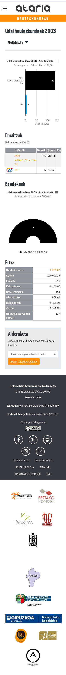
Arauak (45, 467)
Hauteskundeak (33, 19)
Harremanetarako (28, 474)
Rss (49, 474)
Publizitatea (25, 467)
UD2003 (55, 270)
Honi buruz (21, 460)
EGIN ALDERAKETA (23, 361)
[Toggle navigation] (5, 8)
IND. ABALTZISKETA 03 (25, 160)
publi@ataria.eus (32, 414)
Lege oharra (43, 460)
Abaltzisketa (16, 42)
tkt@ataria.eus (33, 397)
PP (16, 170)
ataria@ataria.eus (33, 405)
